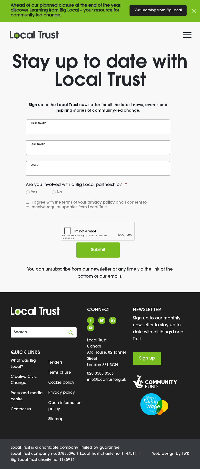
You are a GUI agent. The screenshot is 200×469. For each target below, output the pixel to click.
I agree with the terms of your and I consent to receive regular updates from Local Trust (90, 205)
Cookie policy (61, 383)
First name (38, 123)
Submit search (71, 332)
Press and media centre (27, 396)
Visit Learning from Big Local (158, 10)
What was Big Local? (23, 364)
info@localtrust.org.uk (106, 380)
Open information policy (64, 406)
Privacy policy (61, 393)
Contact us (21, 409)
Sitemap (56, 419)
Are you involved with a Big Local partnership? (76, 185)
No (58, 192)
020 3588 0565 (100, 374)
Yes (33, 192)
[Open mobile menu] (187, 36)
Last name (38, 144)
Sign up (147, 358)
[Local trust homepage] (100, 35)
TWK (185, 454)
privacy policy (101, 203)
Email (35, 165)
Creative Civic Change (24, 380)
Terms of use (59, 373)
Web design (163, 454)
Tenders (55, 363)
